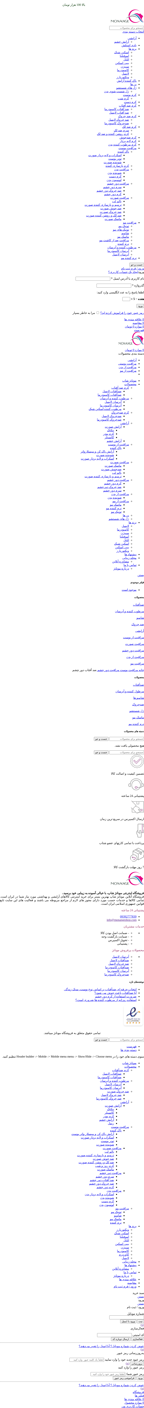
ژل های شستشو (126, 87)
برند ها (132, 48)
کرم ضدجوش (127, 137)
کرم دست (130, 102)
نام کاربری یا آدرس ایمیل (127, 278)
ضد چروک (137, 624)
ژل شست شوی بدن (116, 91)
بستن (140, 575)
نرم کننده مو (128, 258)
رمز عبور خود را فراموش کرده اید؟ (122, 312)
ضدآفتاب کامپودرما (110, 394)
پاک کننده (123, 151)
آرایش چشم (121, 41)
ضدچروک (138, 704)
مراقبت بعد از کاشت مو (114, 240)
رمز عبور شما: (135, 1374)
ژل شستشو (136, 710)
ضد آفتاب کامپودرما (116, 109)
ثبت (140, 1321)
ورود (140, 306)
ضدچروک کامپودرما (116, 123)
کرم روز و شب (104, 1165)
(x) (142, 1324)
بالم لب (117, 201)
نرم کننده (123, 243)
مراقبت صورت (119, 197)
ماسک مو (123, 236)
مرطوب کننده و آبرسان (121, 247)
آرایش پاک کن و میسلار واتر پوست (92, 1134)
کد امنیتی (138, 1335)
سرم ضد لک (121, 130)
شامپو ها (138, 697)
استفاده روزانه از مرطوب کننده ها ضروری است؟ (105, 1000)
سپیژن (125, 66)
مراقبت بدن (121, 169)
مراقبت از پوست (118, 444)
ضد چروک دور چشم (109, 190)
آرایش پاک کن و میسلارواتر (97, 451)
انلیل (126, 59)
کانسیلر (109, 437)
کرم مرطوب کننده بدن (122, 144)
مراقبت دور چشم (118, 183)
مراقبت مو (129, 222)
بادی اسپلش (129, 45)
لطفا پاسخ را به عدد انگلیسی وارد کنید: (120, 292)
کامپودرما (123, 70)
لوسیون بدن (114, 180)
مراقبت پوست (127, 148)
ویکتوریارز (122, 77)
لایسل (125, 73)
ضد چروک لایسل (118, 119)
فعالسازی (137, 1339)
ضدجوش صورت (111, 469)
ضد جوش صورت (111, 208)
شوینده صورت (113, 162)
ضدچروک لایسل (112, 416)
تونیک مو (123, 226)
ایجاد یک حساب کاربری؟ (123, 272)
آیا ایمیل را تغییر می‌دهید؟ (94, 1346)
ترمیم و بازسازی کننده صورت (103, 204)
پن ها (133, 84)
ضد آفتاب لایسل (119, 112)
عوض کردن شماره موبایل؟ (127, 1346)
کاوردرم (124, 1254)
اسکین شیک (121, 52)
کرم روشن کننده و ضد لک (113, 133)
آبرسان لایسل (120, 254)
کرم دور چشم (113, 194)
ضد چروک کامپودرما (109, 1098)
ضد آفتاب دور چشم (102, 1180)
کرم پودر (108, 433)
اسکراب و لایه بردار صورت (105, 155)
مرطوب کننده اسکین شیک (105, 409)
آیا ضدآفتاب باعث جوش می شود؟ (115, 992)
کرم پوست (129, 94)
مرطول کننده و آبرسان (130, 691)
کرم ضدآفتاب (120, 1070)
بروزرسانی (136, 1363)
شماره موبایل (135, 1313)
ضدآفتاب (138, 604)
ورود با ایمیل (128, 1321)
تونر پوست (115, 158)
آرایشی (132, 38)
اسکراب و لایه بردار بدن (99, 1194)
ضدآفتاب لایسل (112, 391)
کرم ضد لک (129, 126)
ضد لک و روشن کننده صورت (104, 215)
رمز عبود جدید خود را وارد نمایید (124, 1359)
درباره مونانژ (121, 568)
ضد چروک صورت (111, 211)
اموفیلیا (124, 55)
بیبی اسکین (122, 63)
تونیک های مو (121, 229)
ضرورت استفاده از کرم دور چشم (115, 996)
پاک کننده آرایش (126, 80)
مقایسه (131, 1282)
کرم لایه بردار (128, 141)
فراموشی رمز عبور (124, 1378)
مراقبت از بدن (120, 494)
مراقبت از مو (120, 501)
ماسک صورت (113, 219)
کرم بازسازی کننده (117, 165)
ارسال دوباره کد (120, 1339)
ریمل (111, 1123)
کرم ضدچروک (120, 412)
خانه (141, 670)
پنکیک (110, 430)
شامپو (125, 233)
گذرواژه (138, 285)
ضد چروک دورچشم (109, 487)
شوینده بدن (115, 172)
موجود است (129, 589)
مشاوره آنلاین (120, 561)
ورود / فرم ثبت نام (125, 1286)
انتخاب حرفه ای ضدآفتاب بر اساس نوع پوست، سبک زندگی (100, 989)
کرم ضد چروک (127, 116)
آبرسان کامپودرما (118, 250)
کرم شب (123, 98)
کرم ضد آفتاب (127, 105)
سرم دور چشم (112, 187)
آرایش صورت (113, 426)
